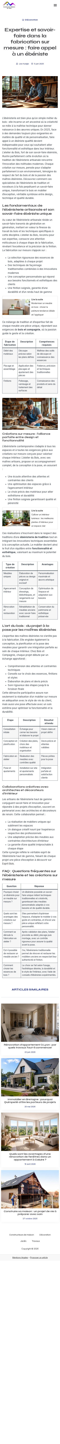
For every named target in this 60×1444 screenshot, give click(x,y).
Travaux (36, 1241)
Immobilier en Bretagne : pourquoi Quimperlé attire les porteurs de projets (30, 1101)
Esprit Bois (8, 863)
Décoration (31, 20)
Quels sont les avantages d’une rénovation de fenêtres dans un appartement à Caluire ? (30, 1156)
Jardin (23, 1241)
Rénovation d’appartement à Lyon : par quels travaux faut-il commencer (30, 1046)
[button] (55, 5)
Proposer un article (39, 1257)
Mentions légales (20, 1257)
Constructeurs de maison (21, 1235)
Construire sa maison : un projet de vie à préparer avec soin (30, 1213)
